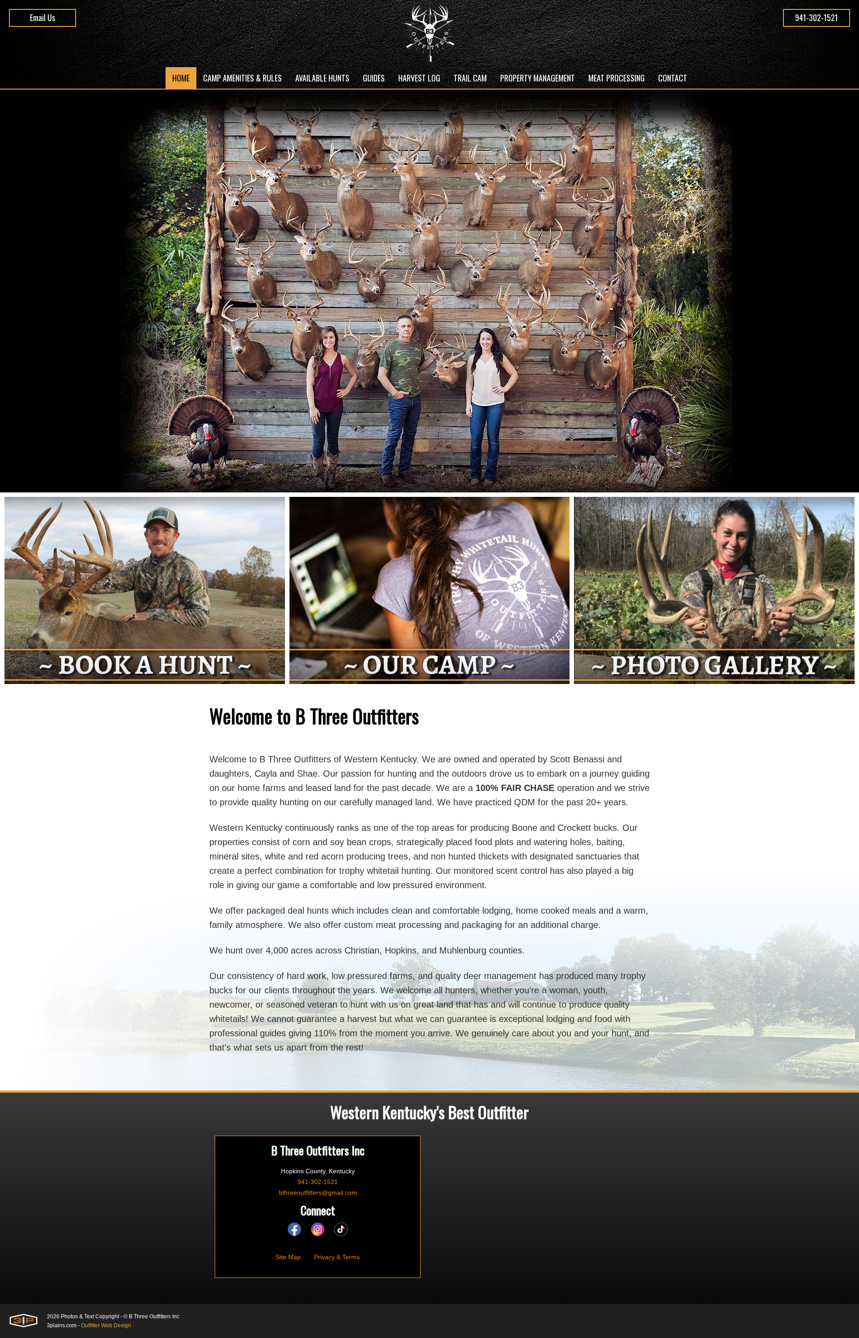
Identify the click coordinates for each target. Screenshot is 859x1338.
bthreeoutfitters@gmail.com (318, 1192)
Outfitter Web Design (106, 1325)
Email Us (42, 17)
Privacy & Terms (337, 1257)
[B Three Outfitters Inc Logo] (430, 33)
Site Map (288, 1257)
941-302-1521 (816, 17)
